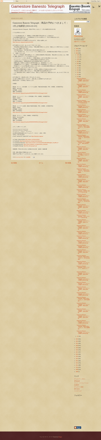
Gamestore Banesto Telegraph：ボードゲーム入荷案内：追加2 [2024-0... (83, 80)
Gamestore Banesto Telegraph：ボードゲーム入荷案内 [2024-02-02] (83, 332)
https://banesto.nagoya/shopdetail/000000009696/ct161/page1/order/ (30, 122)
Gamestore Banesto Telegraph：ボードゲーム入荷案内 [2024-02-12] (83, 246)
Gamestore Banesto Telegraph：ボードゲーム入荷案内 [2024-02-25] (83, 111)
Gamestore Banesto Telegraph (37, 6)
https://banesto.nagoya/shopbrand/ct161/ (23, 42)
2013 (77, 360)
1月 (78, 336)
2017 (77, 352)
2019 (77, 347)
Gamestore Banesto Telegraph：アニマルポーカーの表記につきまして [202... (83, 154)
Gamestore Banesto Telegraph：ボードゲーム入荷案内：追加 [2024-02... (83, 86)
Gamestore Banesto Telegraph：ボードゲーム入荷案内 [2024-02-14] (83, 237)
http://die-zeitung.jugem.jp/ (30, 145)
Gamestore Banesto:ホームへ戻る (22, 12)
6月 (78, 68)
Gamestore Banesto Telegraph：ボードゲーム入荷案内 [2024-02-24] (83, 115)
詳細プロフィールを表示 (79, 41)
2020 (77, 345)
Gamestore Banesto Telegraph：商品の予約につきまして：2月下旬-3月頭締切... (83, 170)
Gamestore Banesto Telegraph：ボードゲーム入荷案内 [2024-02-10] (83, 262)
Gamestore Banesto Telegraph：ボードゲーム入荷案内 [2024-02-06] (83, 294)
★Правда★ (77, 381)
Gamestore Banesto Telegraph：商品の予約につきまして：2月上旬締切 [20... (83, 327)
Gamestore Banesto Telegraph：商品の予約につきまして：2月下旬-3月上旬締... (83, 137)
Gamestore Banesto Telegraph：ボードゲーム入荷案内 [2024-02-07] (83, 283)
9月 (78, 61)
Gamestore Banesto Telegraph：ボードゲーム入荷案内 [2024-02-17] (83, 195)
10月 (78, 59)
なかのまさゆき (79, 36)
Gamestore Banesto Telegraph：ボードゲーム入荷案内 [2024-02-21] (83, 165)
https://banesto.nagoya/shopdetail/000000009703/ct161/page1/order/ (30, 112)
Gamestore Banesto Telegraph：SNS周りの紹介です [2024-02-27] (83, 102)
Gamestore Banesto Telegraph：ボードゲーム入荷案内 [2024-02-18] (83, 186)
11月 (78, 57)
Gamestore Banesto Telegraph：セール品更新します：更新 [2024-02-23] (83, 142)
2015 (77, 356)
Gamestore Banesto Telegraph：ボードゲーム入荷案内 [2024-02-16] (83, 212)
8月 (78, 63)
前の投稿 (68, 163)
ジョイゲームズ (77, 391)
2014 (77, 358)
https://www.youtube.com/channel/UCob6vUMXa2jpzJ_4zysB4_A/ (42, 142)
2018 (77, 349)
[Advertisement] (90, 418)
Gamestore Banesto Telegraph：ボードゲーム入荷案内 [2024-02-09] (83, 279)
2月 (78, 76)
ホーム (41, 163)
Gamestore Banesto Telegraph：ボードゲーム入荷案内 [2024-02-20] (83, 176)
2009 (77, 369)
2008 (77, 371)
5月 (78, 70)
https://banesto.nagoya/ (37, 136)
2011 (77, 365)
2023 (77, 339)
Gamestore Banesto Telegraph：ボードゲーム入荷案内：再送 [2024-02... (83, 120)
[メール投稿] (34, 157)
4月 (78, 72)
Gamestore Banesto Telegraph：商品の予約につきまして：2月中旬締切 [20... (83, 299)
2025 (77, 50)
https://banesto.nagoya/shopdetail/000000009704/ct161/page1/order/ (30, 93)
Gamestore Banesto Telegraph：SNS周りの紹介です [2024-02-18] (83, 191)
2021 (77, 343)
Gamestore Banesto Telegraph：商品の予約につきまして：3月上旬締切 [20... (83, 126)
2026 (77, 48)
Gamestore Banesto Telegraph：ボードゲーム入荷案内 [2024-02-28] (83, 91)
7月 (78, 65)
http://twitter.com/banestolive (32, 139)
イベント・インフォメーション (81, 383)
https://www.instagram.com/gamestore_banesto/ (36, 144)
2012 (77, 363)
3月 (78, 74)
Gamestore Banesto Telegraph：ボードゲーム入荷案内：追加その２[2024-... (83, 221)
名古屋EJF (76, 385)
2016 (77, 354)
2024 (77, 53)
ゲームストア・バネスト (79, 379)
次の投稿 (14, 163)
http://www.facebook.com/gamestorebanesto (31, 141)
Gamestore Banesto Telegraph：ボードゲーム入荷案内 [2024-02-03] (83, 322)
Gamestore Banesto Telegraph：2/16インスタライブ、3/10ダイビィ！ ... (83, 268)
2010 (77, 367)
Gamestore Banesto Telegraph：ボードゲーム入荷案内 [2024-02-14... (83, 232)
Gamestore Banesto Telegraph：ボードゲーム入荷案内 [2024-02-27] (83, 106)
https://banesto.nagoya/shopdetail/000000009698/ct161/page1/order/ (30, 102)
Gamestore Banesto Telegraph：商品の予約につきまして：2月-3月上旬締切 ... (83, 200)
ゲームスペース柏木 (78, 387)
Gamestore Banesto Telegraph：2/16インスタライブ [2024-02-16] (83, 216)
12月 (78, 54)
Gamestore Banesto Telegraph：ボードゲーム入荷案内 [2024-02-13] (83, 242)
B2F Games (77, 388)
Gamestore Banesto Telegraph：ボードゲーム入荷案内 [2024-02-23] (83, 132)
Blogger (60, 436)
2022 (77, 341)
